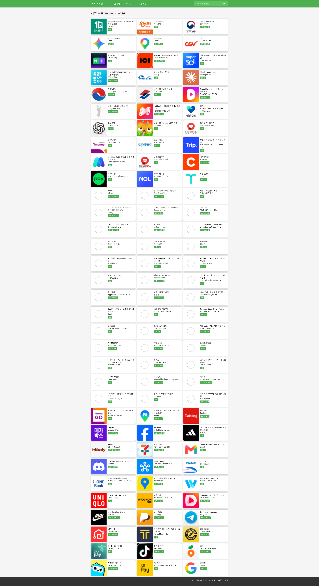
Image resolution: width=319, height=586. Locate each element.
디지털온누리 (159, 21)
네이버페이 (112, 174)
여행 (202, 150)
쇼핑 (109, 61)
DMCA (220, 580)
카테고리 (130, 4)
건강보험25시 (159, 157)
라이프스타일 (205, 27)
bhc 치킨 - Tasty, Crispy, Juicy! (211, 224)
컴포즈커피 (204, 529)
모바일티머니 (113, 140)
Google (203, 563)
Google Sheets (206, 343)
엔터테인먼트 (205, 44)
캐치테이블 (204, 157)
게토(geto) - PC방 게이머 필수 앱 (212, 326)
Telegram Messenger (208, 512)
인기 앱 (117, 4)
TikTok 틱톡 (158, 546)
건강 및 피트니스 (206, 382)
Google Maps (159, 38)
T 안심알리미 (205, 174)
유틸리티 (157, 95)
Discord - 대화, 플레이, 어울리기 (120, 461)
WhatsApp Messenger (162, 275)
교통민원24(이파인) (161, 292)
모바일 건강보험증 (207, 123)
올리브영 (111, 326)
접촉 (226, 580)
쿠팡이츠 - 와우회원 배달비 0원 (166, 208)
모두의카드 (158, 140)
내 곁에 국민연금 (114, 275)
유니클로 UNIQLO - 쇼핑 (117, 495)
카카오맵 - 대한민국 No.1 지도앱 (166, 478)
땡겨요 (156, 360)
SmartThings (159, 461)
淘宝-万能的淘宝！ (161, 309)
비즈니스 (111, 95)
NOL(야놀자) (159, 174)
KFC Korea (158, 343)
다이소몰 (203, 208)
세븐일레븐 (158, 444)
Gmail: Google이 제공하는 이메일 (213, 444)
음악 (109, 317)
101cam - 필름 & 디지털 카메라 (166, 55)
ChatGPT (111, 123)
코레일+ (203, 461)
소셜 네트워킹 (159, 230)
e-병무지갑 (204, 241)
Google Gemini (114, 38)
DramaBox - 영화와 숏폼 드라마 (212, 495)
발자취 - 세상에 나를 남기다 (118, 106)
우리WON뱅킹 (113, 377)
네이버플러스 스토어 (116, 55)
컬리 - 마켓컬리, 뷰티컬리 (163, 394)
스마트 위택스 (159, 241)
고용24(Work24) (160, 326)
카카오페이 (112, 241)
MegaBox (111, 427)
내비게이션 (158, 44)
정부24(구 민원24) (207, 21)
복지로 (202, 377)
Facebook (158, 427)
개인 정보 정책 (210, 580)
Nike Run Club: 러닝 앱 (116, 512)
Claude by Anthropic (208, 72)
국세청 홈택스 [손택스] (162, 72)
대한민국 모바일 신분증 (163, 89)
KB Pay (157, 563)
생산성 (110, 44)
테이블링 (203, 411)
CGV (201, 38)
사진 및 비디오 (159, 61)
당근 (201, 546)
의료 (202, 128)
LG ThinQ (111, 529)
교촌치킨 (157, 495)
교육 (156, 128)
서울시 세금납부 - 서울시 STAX (212, 191)
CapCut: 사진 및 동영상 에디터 (119, 224)
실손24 (202, 106)
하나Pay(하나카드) (115, 546)
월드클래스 (112, 292)
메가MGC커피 (113, 343)
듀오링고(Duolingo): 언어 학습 (165, 123)
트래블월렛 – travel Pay (209, 478)
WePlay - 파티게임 (115, 563)
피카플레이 (158, 512)
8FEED (110, 191)
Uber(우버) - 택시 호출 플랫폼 (211, 292)
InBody (110, 444)
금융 (109, 29)
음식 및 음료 (205, 162)
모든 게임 (143, 4)
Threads (157, 224)
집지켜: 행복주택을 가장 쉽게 (165, 191)
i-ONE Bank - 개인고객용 (117, 478)
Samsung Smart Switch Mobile (212, 309)
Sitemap (199, 580)
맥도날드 (157, 377)
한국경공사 (112, 89)
